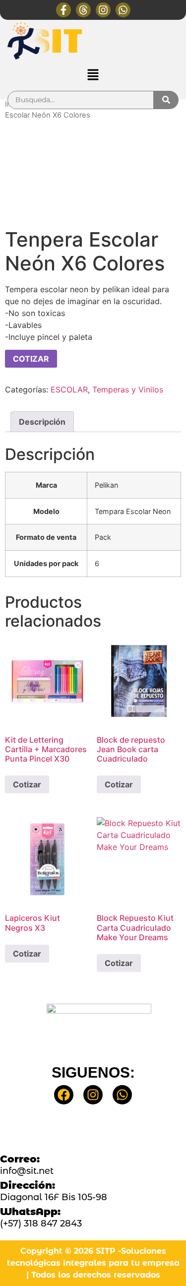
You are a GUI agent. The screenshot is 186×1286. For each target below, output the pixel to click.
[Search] (166, 100)
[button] (93, 75)
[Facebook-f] (63, 9)
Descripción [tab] (42, 422)
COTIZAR (31, 359)
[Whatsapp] (123, 9)
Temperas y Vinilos (127, 389)
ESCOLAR (69, 389)
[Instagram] (103, 9)
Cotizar (27, 784)
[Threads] (83, 9)
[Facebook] (63, 1094)
